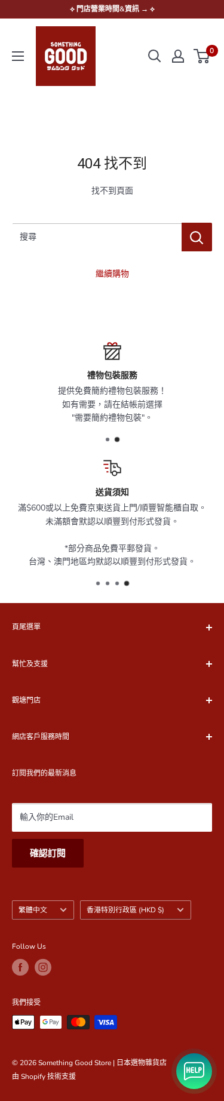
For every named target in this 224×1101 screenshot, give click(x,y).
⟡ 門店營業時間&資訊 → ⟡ (112, 9)
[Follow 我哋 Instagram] (43, 967)
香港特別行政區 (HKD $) (125, 910)
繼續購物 (112, 273)
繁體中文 (33, 910)
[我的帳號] (178, 56)
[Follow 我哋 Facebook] (20, 967)
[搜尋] (154, 56)
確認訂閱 (48, 853)
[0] (202, 56)
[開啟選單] (18, 56)
